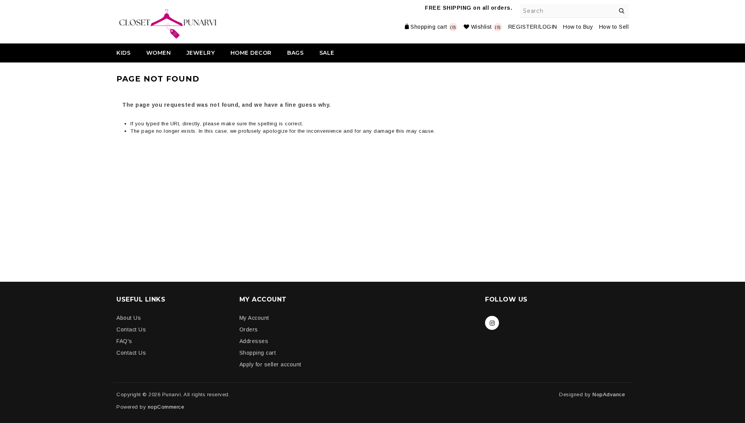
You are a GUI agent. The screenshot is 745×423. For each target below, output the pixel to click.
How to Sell (614, 27)
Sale (326, 52)
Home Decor (251, 52)
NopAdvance (609, 394)
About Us (128, 318)
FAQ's (124, 341)
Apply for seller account (270, 364)
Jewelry (201, 52)
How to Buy (578, 27)
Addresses (254, 341)
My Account (254, 318)
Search (622, 11)
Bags (295, 52)
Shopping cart (257, 353)
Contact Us (131, 329)
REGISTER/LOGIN (532, 27)
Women (158, 52)
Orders (248, 329)
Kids (123, 52)
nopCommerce (166, 407)
